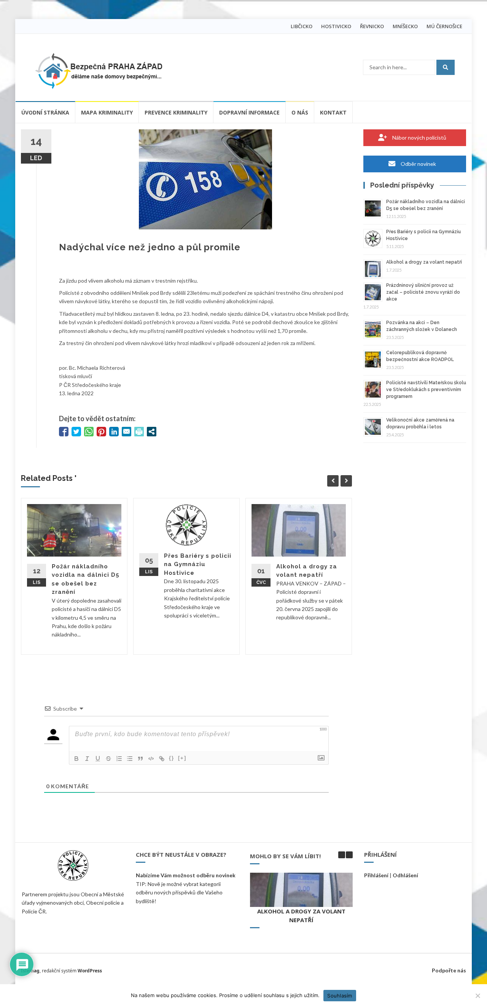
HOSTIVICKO (336, 26)
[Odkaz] (161, 758)
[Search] (445, 67)
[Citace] (140, 758)
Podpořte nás (449, 970)
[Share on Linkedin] (114, 431)
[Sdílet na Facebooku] (63, 431)
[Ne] (477, 995)
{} (171, 758)
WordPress (90, 970)
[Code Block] (151, 758)
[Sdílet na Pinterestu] (101, 431)
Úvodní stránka (45, 112)
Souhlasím (339, 996)
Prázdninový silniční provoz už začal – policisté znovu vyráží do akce (423, 292)
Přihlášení (376, 875)
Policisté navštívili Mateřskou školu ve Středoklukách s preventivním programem (426, 389)
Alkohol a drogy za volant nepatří (424, 262)
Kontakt (333, 112)
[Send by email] (126, 431)
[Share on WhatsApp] (89, 431)
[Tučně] (76, 758)
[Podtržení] (97, 758)
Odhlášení (405, 875)
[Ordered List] (119, 758)
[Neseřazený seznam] (129, 758)
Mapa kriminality (107, 112)
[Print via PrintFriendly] (139, 431)
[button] (349, 854)
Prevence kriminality (176, 112)
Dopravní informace (249, 112)
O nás (299, 112)
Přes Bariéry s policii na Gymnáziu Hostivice (197, 564)
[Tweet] (76, 431)
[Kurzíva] (87, 758)
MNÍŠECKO (405, 26)
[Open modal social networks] (151, 431)
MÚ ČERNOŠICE (444, 26)
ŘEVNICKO (372, 26)
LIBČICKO (301, 26)
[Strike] (108, 758)
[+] (182, 758)
